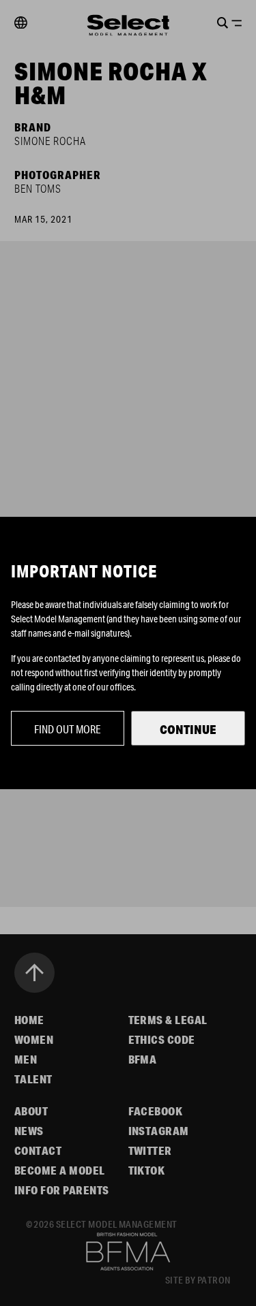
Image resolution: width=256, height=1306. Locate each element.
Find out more (67, 729)
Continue (188, 729)
